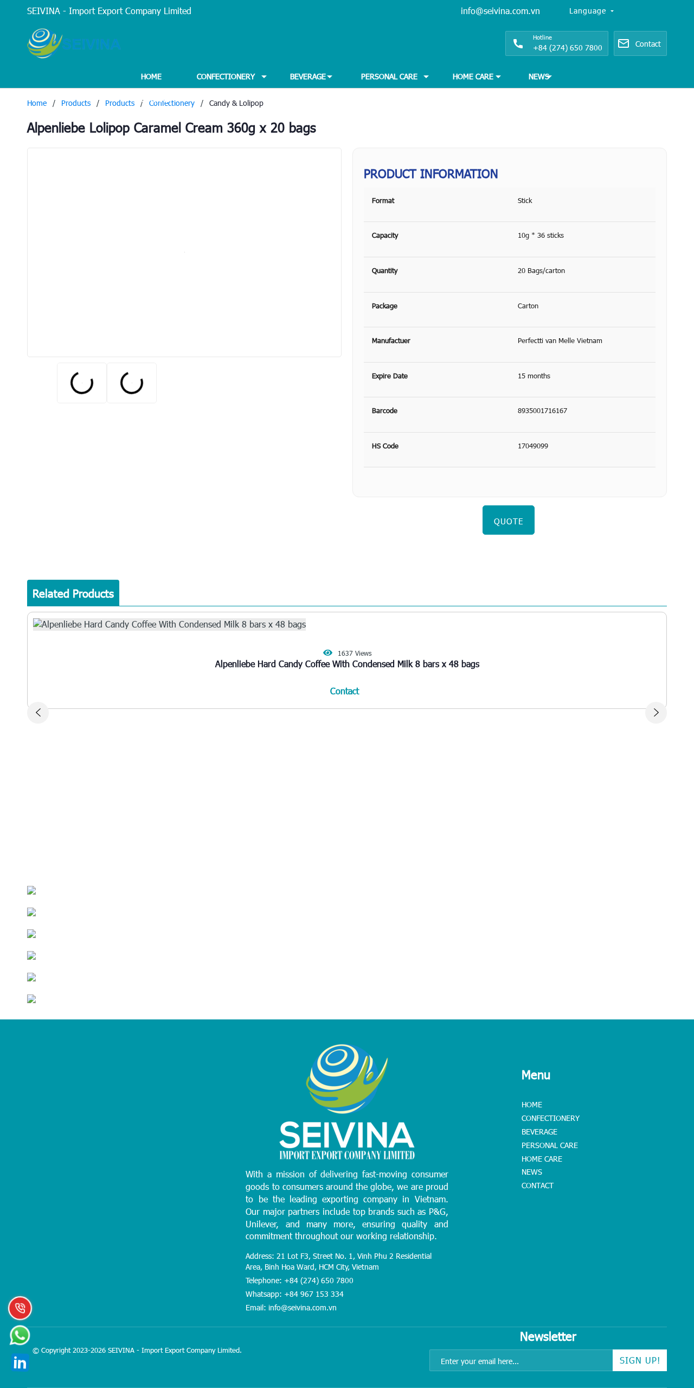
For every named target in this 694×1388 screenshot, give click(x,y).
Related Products (73, 593)
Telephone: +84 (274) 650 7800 (300, 1280)
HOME (151, 76)
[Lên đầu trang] (661, 1312)
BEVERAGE (308, 76)
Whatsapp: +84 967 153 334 (295, 1294)
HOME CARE (473, 76)
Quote (508, 521)
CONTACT (157, 99)
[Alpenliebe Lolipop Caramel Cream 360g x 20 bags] (184, 252)
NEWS (539, 76)
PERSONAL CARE (389, 76)
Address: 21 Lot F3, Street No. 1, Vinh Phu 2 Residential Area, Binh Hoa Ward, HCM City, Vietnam (339, 1261)
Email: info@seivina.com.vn (291, 1307)
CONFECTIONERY (226, 76)
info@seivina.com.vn (500, 10)
